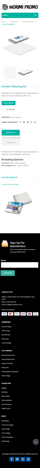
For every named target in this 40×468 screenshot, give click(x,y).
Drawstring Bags (7, 437)
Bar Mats (5, 392)
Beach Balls (5, 396)
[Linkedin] (28, 459)
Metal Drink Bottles (8, 355)
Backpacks (5, 421)
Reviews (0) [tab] (11, 142)
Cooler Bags (6, 429)
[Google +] (31, 122)
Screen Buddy (36, 86)
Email (4, 260)
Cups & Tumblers (7, 363)
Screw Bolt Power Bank (33, 86)
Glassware (5, 339)
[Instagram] (23, 459)
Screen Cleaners (28, 22)
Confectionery (7, 404)
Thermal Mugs (6, 343)
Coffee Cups (6, 331)
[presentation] (33, 178)
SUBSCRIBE (8, 273)
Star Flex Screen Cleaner (10, 184)
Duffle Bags (5, 441)
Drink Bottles (6, 335)
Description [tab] (10, 132)
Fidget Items (6, 408)
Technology (14, 22)
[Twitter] (24, 122)
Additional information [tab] (11, 138)
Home (4, 22)
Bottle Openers (7, 400)
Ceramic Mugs (6, 327)
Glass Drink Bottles (8, 359)
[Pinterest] (27, 122)
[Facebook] (20, 122)
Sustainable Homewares (10, 372)
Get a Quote (8, 103)
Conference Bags (8, 425)
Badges (4, 388)
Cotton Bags (6, 376)
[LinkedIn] (35, 122)
